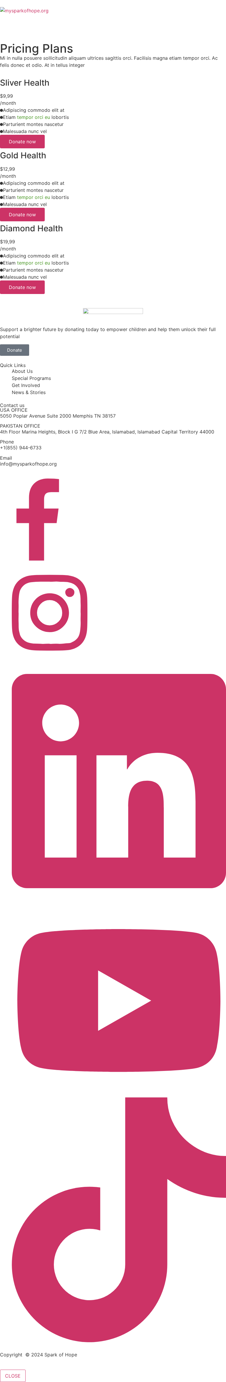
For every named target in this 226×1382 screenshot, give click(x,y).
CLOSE (13, 1376)
